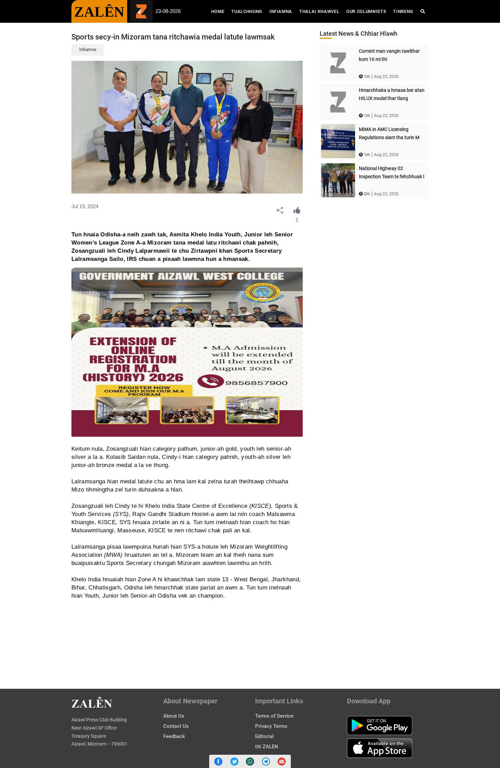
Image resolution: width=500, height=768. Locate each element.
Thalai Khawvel (319, 11)
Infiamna (280, 11)
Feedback (174, 736)
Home (219, 11)
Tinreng (403, 11)
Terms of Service (274, 716)
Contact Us (176, 726)
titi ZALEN (266, 747)
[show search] (423, 11)
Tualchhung (246, 11)
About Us (173, 716)
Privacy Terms (271, 726)
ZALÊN (99, 12)
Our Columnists (366, 11)
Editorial (264, 736)
